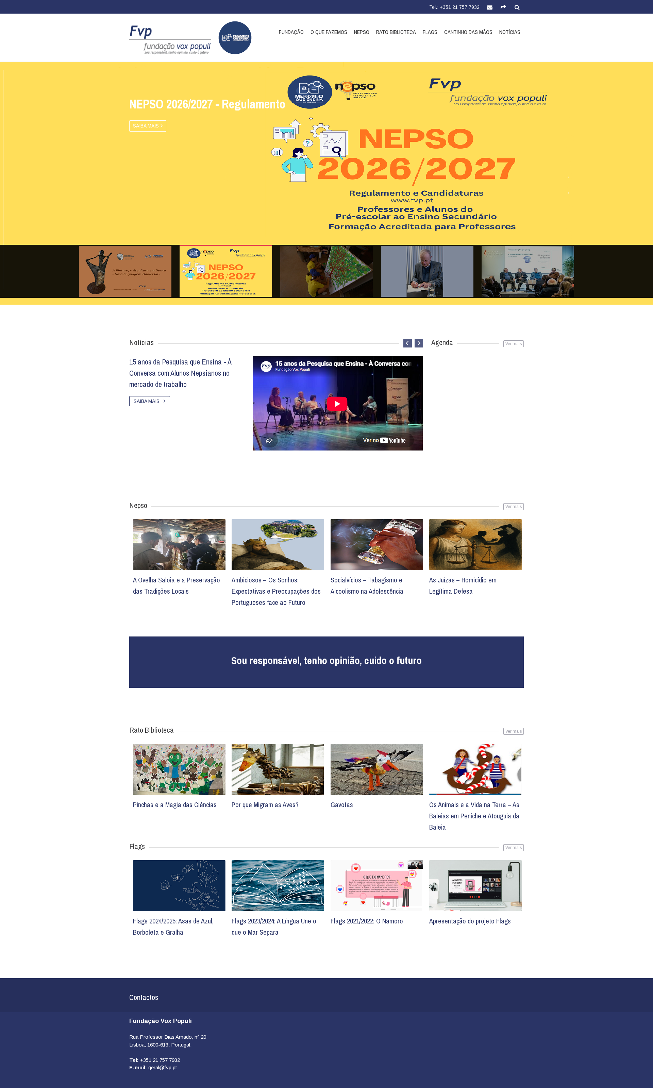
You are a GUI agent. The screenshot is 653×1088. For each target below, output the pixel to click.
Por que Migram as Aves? (265, 804)
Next (529, 228)
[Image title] (179, 544)
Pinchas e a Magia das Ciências (175, 804)
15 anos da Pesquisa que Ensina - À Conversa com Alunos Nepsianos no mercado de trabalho (180, 373)
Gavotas (342, 804)
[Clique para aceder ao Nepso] (231, 38)
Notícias (509, 32)
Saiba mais (146, 126)
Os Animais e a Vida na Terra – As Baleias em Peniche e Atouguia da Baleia (474, 816)
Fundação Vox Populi (160, 1021)
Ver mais (513, 506)
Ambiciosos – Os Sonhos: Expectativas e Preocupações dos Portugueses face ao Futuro (276, 591)
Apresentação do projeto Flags (470, 920)
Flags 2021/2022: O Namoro (367, 920)
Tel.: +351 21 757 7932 (454, 7)
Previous (123, 228)
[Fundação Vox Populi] (170, 40)
